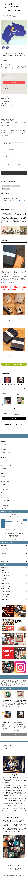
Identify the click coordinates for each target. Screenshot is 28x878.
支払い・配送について (7, 86)
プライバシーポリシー (9, 868)
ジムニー (4, 683)
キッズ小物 (11, 680)
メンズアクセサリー (17, 680)
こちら (19, 200)
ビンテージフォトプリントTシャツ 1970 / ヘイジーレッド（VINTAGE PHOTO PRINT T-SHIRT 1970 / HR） (8, 386)
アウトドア (5, 685)
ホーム (3, 15)
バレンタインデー (7, 682)
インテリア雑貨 (9, 681)
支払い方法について (11, 865)
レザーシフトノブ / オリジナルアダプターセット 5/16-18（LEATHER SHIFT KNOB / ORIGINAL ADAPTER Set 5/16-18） (7, 720)
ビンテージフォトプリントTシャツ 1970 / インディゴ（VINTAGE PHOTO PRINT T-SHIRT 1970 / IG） (7, 406)
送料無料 (18, 683)
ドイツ (10, 684)
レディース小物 (7, 680)
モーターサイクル (14, 683)
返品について (5, 90)
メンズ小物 (2, 680)
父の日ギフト (21, 682)
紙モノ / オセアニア (5, 188)
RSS (16, 869)
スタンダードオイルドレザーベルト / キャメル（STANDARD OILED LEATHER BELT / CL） (20, 700)
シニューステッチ (14, 684)
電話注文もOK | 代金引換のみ (14, 535)
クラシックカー (8, 683)
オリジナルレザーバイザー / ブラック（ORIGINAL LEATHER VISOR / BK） (8, 700)
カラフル (2, 685)
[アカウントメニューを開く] (15, 10)
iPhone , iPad (14, 681)
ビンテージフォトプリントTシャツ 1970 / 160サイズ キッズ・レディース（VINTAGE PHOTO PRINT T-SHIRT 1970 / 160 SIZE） (20, 386)
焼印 (8, 685)
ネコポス (22, 683)
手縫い (18, 684)
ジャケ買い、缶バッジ (8, 15)
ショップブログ (11, 869)
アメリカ (7, 684)
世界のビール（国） (20, 681)
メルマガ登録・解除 (17, 868)
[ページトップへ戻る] (14, 861)
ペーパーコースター (16, 15)
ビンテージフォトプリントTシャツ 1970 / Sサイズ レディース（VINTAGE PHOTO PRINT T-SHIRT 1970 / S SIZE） (20, 406)
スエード (3, 684)
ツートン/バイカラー (23, 684)
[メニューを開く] (9, 10)
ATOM (18, 869)
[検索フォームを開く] (12, 10)
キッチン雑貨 (4, 681)
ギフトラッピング (6, 88)
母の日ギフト (17, 682)
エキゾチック (12, 685)
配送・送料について (19, 865)
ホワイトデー (12, 682)
